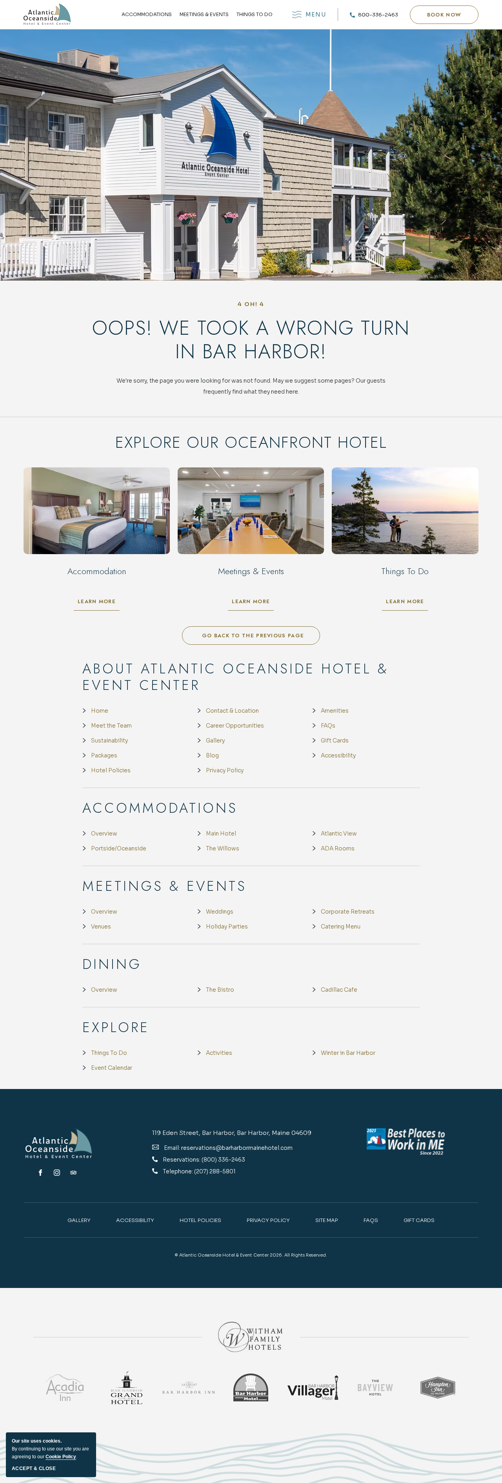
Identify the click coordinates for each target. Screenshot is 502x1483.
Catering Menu (340, 926)
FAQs (328, 725)
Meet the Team (111, 725)
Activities (219, 1052)
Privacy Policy (225, 770)
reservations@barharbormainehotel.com (237, 1147)
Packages (104, 755)
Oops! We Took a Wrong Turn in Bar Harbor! (251, 339)
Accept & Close (34, 1468)
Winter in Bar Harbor (348, 1052)
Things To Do (109, 1052)
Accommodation (96, 571)
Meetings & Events (204, 14)
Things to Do (254, 14)
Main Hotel (221, 833)
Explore (115, 1027)
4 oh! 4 (251, 304)
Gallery (215, 740)
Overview (104, 833)
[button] (444, 14)
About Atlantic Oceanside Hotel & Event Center (235, 676)
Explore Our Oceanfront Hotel (251, 442)
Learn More (99, 603)
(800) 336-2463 (223, 1159)
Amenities (335, 710)
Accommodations (147, 14)
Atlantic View (339, 833)
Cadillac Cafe (339, 989)
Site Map (326, 1220)
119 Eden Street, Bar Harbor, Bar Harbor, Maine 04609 (231, 1132)
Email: (172, 1147)
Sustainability (109, 740)
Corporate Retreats (348, 911)
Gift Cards (335, 740)
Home (99, 710)
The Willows (222, 848)
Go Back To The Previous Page (253, 635)
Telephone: (178, 1171)
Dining (112, 964)
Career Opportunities (235, 725)
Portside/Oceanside (118, 848)
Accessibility (338, 755)
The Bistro (220, 989)
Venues (101, 926)
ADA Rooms (338, 848)
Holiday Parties (227, 926)
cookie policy (60, 1456)
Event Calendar (111, 1067)
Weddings (219, 911)
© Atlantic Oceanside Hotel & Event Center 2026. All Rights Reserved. (251, 1255)
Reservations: (182, 1159)
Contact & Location (232, 710)
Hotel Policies (111, 770)
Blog (212, 755)
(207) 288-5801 (215, 1171)
